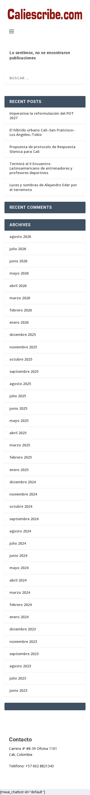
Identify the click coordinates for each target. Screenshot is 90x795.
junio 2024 (18, 555)
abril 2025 (18, 432)
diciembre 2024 (23, 482)
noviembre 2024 (23, 494)
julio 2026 (18, 248)
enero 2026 (19, 322)
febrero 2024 (21, 604)
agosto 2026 (20, 236)
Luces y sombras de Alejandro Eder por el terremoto (43, 187)
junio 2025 (18, 408)
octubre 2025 (21, 359)
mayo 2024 (19, 567)
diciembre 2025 (23, 334)
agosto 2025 (20, 383)
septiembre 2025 (24, 371)
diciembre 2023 (23, 629)
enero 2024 (19, 616)
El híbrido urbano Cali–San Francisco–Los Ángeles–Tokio (42, 132)
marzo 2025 (20, 445)
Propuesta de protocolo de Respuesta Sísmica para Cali (43, 149)
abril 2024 (18, 580)
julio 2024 (18, 543)
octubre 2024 (21, 506)
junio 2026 (18, 261)
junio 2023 (18, 690)
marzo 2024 (20, 592)
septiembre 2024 (24, 518)
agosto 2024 (20, 531)
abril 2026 (18, 285)
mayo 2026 (19, 273)
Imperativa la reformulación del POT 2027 (42, 115)
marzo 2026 (20, 298)
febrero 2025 (21, 457)
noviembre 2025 (23, 347)
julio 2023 (18, 678)
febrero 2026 (21, 310)
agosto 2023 (20, 666)
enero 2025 (19, 469)
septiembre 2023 (24, 653)
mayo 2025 (19, 420)
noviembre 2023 (23, 641)
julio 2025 (18, 396)
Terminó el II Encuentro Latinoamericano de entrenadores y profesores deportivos (41, 168)
